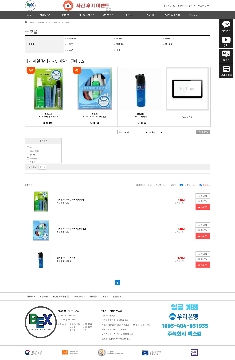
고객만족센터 (79, 296)
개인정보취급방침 (60, 296)
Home (31, 22)
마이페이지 (182, 5)
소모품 (54, 22)
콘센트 (32, 162)
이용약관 (43, 296)
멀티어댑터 (34, 151)
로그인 (162, 5)
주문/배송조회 (204, 5)
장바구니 (192, 5)
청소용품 (65, 22)
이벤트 (105, 296)
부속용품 (33, 158)
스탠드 (70, 44)
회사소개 (31, 296)
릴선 (31, 147)
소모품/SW (42, 22)
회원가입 (171, 5)
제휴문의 (94, 296)
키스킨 (70, 50)
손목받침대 (170, 38)
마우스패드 (72, 38)
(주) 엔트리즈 (124, 339)
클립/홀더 (120, 44)
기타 (118, 50)
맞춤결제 (117, 296)
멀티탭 (119, 38)
